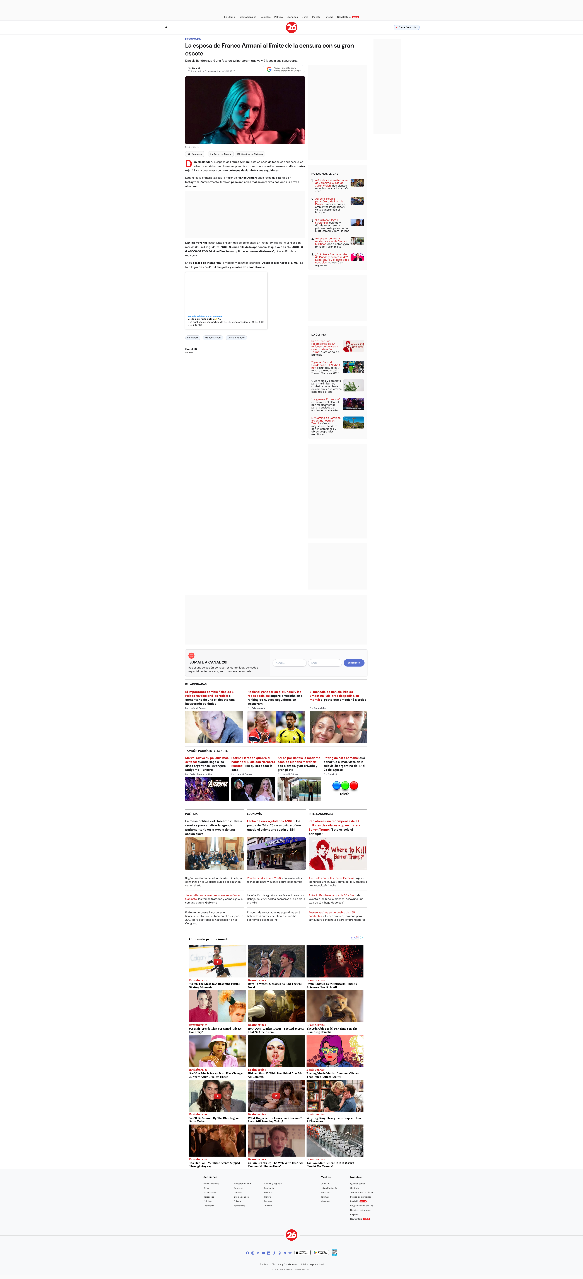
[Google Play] (321, 1253)
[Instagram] (252, 1253)
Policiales (207, 1201)
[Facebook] (247, 1253)
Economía (254, 814)
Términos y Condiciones (285, 1264)
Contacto (354, 1188)
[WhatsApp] (279, 1253)
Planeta (267, 1196)
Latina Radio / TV (329, 1188)
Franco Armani (213, 337)
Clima (206, 1188)
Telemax (325, 1196)
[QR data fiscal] (334, 1255)
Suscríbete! (354, 662)
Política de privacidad (361, 1196)
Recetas (268, 1201)
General (238, 1192)
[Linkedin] (268, 1253)
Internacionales (321, 814)
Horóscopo (208, 1196)
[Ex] (258, 1253)
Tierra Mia (326, 1192)
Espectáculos (193, 39)
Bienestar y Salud (242, 1183)
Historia (268, 1192)
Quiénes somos (357, 1183)
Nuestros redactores (360, 1210)
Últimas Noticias (211, 1183)
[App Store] (303, 1253)
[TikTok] (274, 1253)
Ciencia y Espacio (273, 1183)
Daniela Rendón (236, 337)
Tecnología (208, 1205)
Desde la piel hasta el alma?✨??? (204, 319)
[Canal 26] (292, 1235)
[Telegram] (284, 1253)
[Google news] (290, 1253)
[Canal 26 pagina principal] (291, 32)
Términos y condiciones (361, 1192)
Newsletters (359, 1218)
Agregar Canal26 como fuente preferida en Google (287, 69)
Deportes (238, 1188)
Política (191, 814)
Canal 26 (195, 68)
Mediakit (358, 1201)
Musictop (325, 1201)
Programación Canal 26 (361, 1205)
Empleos (354, 1214)
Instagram (192, 337)
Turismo (268, 1205)
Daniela (227, 322)
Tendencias (239, 1205)
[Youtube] (263, 1253)
